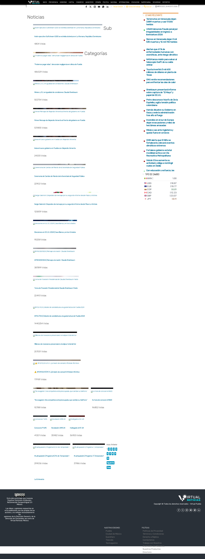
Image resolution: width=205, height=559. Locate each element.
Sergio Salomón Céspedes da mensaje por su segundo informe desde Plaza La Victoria (65, 204)
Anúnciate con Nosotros (154, 546)
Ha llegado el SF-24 (77, 428)
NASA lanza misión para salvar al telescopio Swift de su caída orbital (160, 62)
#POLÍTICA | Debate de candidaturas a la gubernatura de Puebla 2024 (59, 316)
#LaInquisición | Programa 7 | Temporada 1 (89, 456)
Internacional (124, 2)
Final (108, 467)
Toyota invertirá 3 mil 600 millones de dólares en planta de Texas (159, 72)
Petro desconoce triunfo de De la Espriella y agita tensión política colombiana (160, 102)
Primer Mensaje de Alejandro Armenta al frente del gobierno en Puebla (59, 120)
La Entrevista (39, 479)
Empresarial (146, 2)
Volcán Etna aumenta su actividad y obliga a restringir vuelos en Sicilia (158, 163)
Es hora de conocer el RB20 (102, 400)
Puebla (109, 531)
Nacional (114, 2)
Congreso (80, 2)
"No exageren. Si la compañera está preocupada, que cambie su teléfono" (60, 400)
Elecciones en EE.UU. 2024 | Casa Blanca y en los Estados (55, 232)
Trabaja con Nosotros (153, 543)
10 (108, 458)
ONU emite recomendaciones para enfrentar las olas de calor (159, 81)
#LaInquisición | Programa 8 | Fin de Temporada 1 (51, 456)
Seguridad (157, 2)
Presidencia (53, 2)
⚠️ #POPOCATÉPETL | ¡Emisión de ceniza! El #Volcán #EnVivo (56, 372)
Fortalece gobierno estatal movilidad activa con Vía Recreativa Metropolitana (157, 153)
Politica (106, 2)
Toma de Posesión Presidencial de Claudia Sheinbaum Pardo (56, 288)
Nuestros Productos (152, 549)
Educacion (135, 2)
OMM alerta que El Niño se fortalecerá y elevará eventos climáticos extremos (158, 143)
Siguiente (110, 463)
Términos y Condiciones (154, 534)
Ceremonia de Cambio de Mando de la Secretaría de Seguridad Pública (59, 176)
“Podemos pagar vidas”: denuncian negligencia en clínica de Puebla (58, 64)
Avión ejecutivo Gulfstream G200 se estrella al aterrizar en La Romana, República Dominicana (67, 36)
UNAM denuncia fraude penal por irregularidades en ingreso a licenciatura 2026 (160, 32)
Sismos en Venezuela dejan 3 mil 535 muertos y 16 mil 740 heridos (160, 40)
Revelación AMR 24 (58, 428)
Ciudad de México (113, 534)
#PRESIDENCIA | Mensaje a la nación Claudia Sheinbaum (54, 260)
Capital (71, 2)
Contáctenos (149, 540)
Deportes (166, 2)
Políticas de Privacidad (153, 531)
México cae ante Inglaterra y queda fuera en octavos (158, 131)
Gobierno (63, 2)
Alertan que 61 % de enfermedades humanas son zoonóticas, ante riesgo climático (160, 52)
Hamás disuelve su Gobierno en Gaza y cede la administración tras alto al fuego (159, 112)
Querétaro (110, 537)
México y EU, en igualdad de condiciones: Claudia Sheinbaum (56, 92)
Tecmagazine (112, 543)
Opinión (98, 2)
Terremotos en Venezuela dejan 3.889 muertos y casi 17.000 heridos (159, 22)
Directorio (147, 552)
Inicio (45, 2)
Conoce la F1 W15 (40, 428)
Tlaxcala (109, 540)
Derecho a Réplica (151, 537)
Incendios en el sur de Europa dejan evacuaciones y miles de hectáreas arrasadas (159, 123)
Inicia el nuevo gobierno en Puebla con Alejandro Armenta (55, 148)
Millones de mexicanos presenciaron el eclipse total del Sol (55, 344)
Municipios (89, 2)
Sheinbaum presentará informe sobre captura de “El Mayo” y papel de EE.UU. (159, 92)
